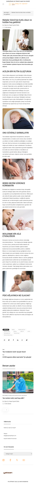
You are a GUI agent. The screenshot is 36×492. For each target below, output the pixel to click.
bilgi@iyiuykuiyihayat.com (10, 435)
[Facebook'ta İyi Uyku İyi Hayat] (10, 460)
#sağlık (22, 331)
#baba (13, 329)
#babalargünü (21, 329)
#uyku (29, 331)
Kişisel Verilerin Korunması (10, 438)
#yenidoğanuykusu (8, 335)
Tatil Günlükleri (23, 395)
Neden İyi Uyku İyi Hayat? (10, 427)
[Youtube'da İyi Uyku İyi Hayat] (24, 460)
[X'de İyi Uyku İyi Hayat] (17, 460)
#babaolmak (7, 331)
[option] (18, 388)
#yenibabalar (7, 333)
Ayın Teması (5, 395)
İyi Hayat (9, 395)
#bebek (15, 331)
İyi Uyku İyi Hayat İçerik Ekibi (11, 25)
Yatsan (17, 1)
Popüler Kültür (15, 395)
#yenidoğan (16, 333)
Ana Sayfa (6, 12)
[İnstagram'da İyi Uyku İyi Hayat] (3, 460)
